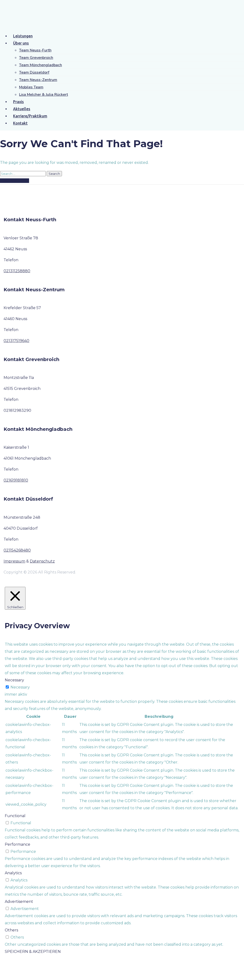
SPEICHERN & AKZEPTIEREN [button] (33, 951)
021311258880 (17, 271)
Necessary (20, 687)
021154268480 (17, 550)
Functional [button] (15, 816)
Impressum (14, 561)
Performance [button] (17, 844)
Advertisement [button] (19, 901)
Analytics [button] (13, 873)
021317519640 (16, 340)
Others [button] (11, 930)
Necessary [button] (14, 680)
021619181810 (16, 480)
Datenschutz (42, 561)
